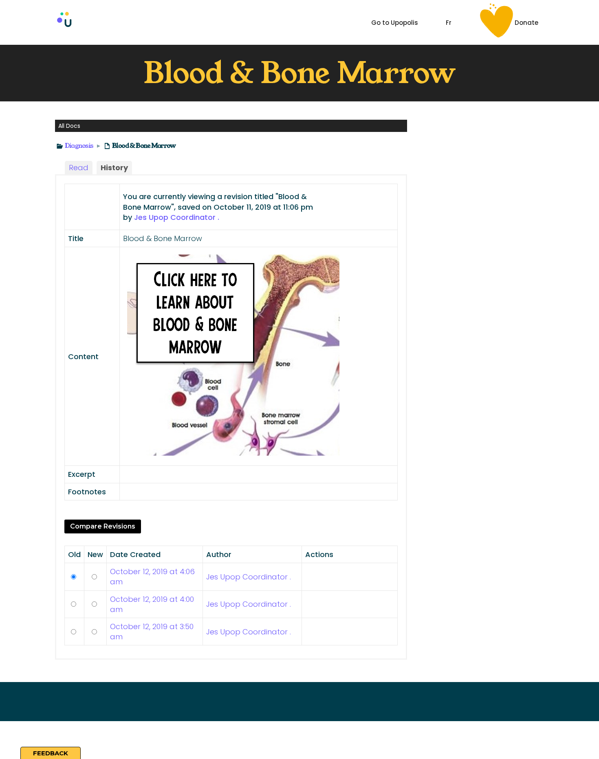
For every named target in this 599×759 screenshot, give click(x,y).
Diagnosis (79, 145)
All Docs (69, 126)
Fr (448, 22)
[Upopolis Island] (102, 22)
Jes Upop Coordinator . (176, 217)
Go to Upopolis (394, 22)
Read (78, 167)
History (114, 167)
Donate (526, 22)
